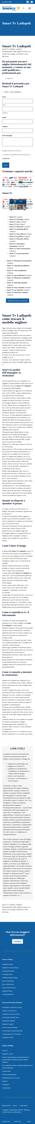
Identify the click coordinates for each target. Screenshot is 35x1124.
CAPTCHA (5, 158)
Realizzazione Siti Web (16, 1110)
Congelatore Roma (7, 964)
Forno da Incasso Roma (9, 987)
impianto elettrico (16, 793)
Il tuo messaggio (7, 135)
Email (4, 117)
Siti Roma (27, 1110)
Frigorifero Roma (7, 991)
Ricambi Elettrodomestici (9, 1074)
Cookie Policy (23, 1105)
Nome (4, 105)
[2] (23, 873)
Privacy (15, 1105)
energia (23, 854)
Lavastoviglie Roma (8, 994)
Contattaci (17, 941)
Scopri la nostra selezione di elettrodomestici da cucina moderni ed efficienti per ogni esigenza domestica (15, 1059)
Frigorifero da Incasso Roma (10, 967)
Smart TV (5, 1050)
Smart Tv (10, 78)
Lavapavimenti (6, 1071)
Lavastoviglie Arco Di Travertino (11, 1034)
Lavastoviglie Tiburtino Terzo (10, 1017)
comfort (5, 864)
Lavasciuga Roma (7, 974)
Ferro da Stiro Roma (8, 981)
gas (18, 854)
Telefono (5, 126)
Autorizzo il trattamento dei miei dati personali (17, 154)
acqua (14, 854)
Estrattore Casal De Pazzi (9, 1011)
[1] (23, 765)
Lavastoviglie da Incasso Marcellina (12, 1031)
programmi (20, 829)
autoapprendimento (9, 834)
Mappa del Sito (6, 1105)
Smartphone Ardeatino (8, 1021)
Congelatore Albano (8, 1037)
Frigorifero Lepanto (7, 1024)
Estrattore (5, 1081)
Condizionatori (6, 1088)
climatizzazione (22, 851)
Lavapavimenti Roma (8, 971)
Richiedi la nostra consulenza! (17, 300)
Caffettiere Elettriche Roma (10, 977)
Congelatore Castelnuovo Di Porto (12, 1007)
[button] (23, 8)
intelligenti (25, 788)
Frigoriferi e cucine (7, 1054)
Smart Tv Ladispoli (8, 905)
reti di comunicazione (10, 859)
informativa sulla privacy (15, 150)
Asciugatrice (5, 1084)
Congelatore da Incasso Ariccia (11, 1014)
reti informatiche (21, 856)
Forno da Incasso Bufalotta (9, 1027)
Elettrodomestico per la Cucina (11, 1078)
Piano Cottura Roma (8, 984)
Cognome (5, 113)
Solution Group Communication (12, 1112)
